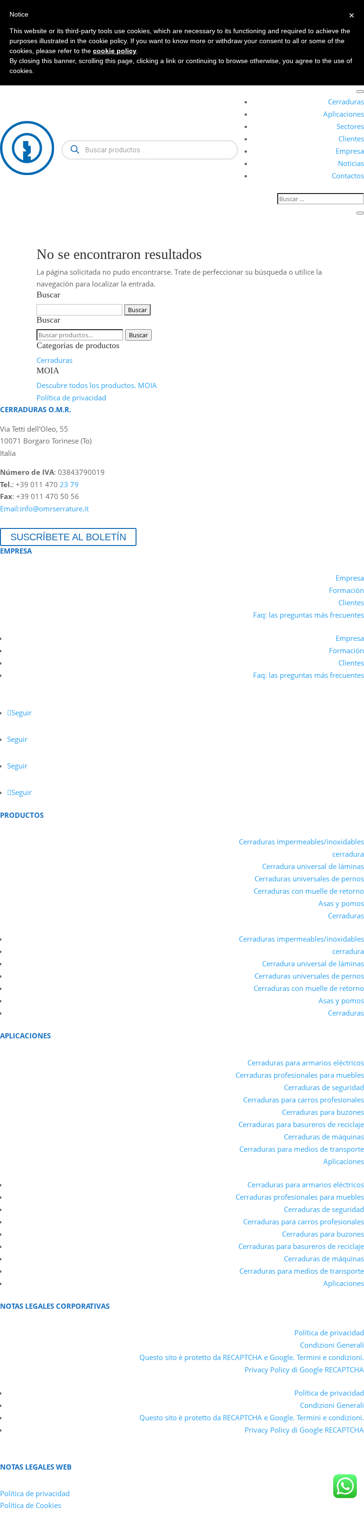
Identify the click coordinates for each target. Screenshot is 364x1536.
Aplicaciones (343, 114)
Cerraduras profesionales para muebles (300, 1075)
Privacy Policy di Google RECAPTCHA (304, 1369)
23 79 (69, 484)
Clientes (351, 138)
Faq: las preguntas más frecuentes (308, 615)
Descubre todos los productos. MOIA (96, 385)
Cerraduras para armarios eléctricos (305, 1062)
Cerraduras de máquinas (324, 1136)
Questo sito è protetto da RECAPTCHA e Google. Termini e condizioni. (251, 1357)
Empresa (350, 151)
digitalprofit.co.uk (335, 1529)
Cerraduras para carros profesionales (303, 1099)
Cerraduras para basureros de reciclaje (301, 1124)
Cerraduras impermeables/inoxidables (301, 841)
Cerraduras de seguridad (324, 1087)
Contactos (348, 175)
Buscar (138, 335)
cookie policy (114, 51)
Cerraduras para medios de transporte (301, 1149)
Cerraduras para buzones (323, 1112)
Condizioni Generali (332, 1345)
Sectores (350, 126)
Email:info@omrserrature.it (44, 508)
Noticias (351, 163)
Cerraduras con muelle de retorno (309, 891)
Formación (346, 590)
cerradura (348, 854)
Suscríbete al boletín (68, 537)
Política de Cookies (30, 1505)
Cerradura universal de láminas (313, 866)
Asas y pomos (341, 903)
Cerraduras (346, 101)
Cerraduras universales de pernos (309, 878)
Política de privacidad (71, 397)
